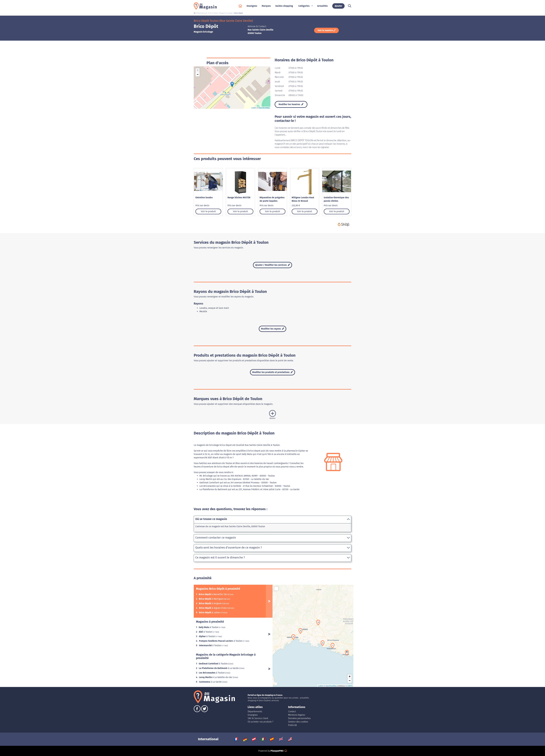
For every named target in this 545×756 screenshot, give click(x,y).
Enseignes (253, 715)
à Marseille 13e (213, 594)
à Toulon (209, 627)
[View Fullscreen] (276, 588)
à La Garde (219, 668)
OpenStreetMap (264, 108)
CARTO (350, 686)
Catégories (304, 6)
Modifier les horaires (290, 104)
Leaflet (253, 108)
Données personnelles (299, 718)
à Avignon (210, 603)
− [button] (198, 74)
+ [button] (198, 70)
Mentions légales (296, 715)
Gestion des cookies (298, 721)
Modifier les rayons (271, 328)
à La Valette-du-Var (216, 677)
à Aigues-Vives (213, 608)
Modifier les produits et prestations (271, 372)
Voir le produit (208, 211)
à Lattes (210, 612)
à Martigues (211, 598)
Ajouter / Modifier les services (271, 265)
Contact (292, 711)
